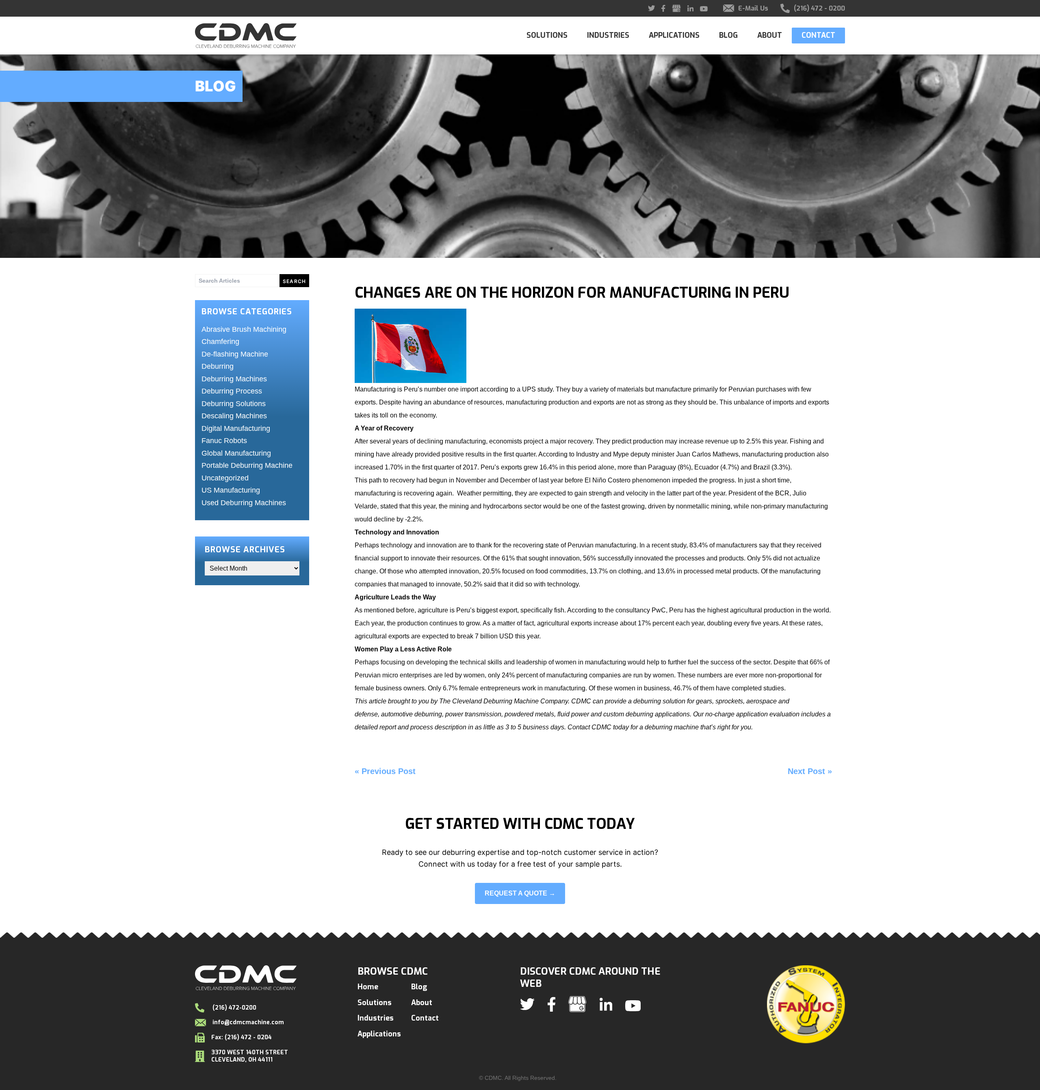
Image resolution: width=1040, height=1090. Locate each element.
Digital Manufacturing (236, 428)
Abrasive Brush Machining (244, 329)
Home (368, 987)
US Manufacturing (231, 490)
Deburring (218, 366)
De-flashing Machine (235, 354)
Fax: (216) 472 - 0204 (241, 1037)
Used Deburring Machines (244, 503)
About (769, 35)
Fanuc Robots (224, 441)
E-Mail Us (753, 8)
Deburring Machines (234, 379)
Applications (674, 35)
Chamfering (220, 341)
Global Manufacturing (236, 453)
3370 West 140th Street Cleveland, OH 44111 (249, 1056)
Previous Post (389, 771)
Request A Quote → (520, 893)
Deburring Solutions (234, 404)
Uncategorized (225, 478)
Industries (608, 35)
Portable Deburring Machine (247, 465)
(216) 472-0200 (233, 1008)
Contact (818, 35)
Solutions (547, 35)
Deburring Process (232, 391)
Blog (728, 35)
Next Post (806, 771)
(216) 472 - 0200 (819, 8)
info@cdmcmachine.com (248, 1022)
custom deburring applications (646, 714)
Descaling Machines (234, 416)
